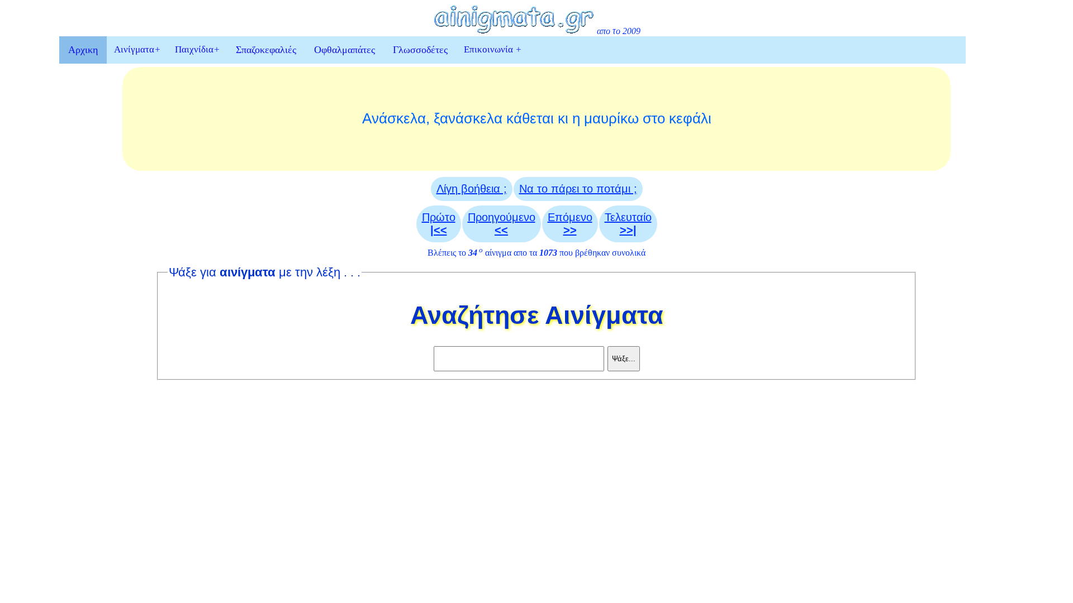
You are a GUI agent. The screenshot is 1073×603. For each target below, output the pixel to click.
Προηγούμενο (501, 223)
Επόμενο (570, 223)
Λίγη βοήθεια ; (471, 189)
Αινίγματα (137, 49)
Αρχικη (83, 49)
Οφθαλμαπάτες (344, 49)
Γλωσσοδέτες (420, 49)
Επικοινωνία (492, 49)
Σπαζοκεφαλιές (266, 49)
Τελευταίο (628, 223)
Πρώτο (438, 223)
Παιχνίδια (197, 49)
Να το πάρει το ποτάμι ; (578, 189)
